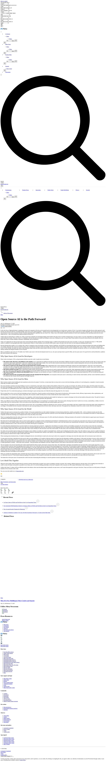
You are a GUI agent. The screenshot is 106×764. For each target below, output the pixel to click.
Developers (6, 694)
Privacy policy (6, 729)
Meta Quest (8, 44)
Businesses (5, 696)
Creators (5, 693)
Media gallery (6, 718)
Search (2, 181)
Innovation (38, 190)
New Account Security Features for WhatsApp (14, 509)
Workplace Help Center (8, 743)
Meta (2, 314)
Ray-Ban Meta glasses (8, 652)
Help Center (9, 68)
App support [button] (6, 631)
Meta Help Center (7, 678)
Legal (4, 685)
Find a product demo (8, 682)
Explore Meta (8, 54)
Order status (6, 680)
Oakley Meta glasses (8, 653)
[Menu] (2, 26)
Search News (4, 306)
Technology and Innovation (9, 481)
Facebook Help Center (8, 737)
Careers (5, 717)
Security (88, 190)
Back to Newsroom (8, 313)
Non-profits (6, 697)
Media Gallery (5, 620)
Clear (2, 182)
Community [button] (6, 626)
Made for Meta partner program (10, 701)
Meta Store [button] (5, 624)
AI (1, 484)
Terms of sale (6, 686)
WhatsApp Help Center (8, 741)
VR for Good (6, 698)
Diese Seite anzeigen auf (6, 7)
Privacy (77, 190)
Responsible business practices (10, 708)
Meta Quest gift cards (8, 658)
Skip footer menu (4, 645)
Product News (25, 190)
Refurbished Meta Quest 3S (9, 661)
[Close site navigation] (1, 311)
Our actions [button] (6, 627)
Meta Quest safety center (9, 687)
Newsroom (7, 72)
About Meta (6, 715)
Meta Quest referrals (8, 670)
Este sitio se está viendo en (7, 19)
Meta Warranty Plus (7, 666)
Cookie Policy (22, 760)
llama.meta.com (20, 471)
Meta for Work (6, 667)
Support (7, 66)
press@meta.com (6, 619)
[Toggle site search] (1, 74)
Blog (4, 672)
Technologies (8, 190)
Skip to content (4, 1)
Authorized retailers (7, 683)
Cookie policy (6, 732)
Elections (5, 709)
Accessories (6, 655)
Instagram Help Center (8, 740)
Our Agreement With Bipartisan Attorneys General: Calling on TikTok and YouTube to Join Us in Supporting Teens (29, 505)
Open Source (5, 484)
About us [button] (5, 628)
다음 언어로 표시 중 (6, 16)
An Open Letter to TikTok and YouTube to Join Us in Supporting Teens (19, 502)
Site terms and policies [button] (8, 629)
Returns (5, 681)
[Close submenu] (16, 41)
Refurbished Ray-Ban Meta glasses (11, 662)
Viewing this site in (5, 2)
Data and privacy (7, 707)
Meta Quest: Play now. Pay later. (10, 665)
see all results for (4, 184)
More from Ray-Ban (8, 663)
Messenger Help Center (8, 739)
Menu (7, 36)
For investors (6, 720)
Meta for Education (7, 668)
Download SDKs (7, 700)
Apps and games (7, 657)
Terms (4, 730)
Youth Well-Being (65, 190)
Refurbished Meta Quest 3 (9, 659)
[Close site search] (2, 186)
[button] (2, 24)
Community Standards (6, 751)
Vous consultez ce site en (6, 10)
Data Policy (3, 752)
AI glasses (7, 34)
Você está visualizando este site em (8, 5)
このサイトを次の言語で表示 (8, 13)
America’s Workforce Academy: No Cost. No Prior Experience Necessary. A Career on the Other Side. (27, 512)
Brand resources (7, 719)
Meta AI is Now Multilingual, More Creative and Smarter (18, 600)
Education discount (7, 671)
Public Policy (51, 190)
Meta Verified (6, 744)
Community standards (8, 728)
